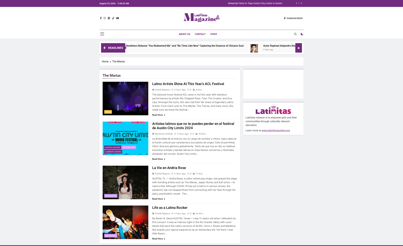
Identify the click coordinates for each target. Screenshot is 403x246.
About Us (184, 34)
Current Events (113, 151)
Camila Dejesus (162, 89)
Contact (200, 34)
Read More (157, 114)
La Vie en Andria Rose (169, 168)
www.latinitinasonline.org (276, 130)
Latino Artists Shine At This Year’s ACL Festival (188, 84)
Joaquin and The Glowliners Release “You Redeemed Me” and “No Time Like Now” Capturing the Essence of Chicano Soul (163, 45)
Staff (213, 34)
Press (108, 112)
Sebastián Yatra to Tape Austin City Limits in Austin (255, 3)
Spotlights (110, 196)
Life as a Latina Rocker (169, 208)
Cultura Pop (129, 147)
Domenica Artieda (164, 133)
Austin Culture (112, 147)
